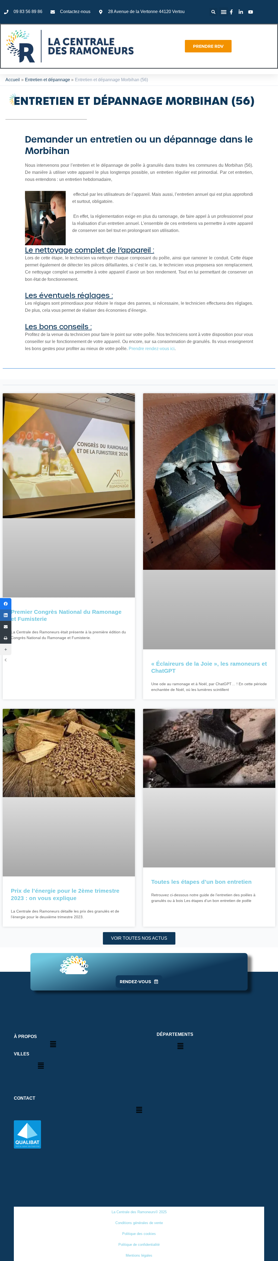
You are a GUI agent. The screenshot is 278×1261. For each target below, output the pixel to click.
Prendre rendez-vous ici (152, 348)
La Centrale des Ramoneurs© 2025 (139, 1212)
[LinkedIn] (5, 615)
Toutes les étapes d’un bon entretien (201, 882)
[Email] (5, 626)
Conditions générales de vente (139, 1223)
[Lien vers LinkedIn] (241, 12)
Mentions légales (139, 1255)
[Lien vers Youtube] (251, 12)
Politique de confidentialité (139, 1245)
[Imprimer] (5, 638)
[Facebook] (5, 603)
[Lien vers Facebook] (232, 12)
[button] (213, 12)
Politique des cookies (139, 1234)
